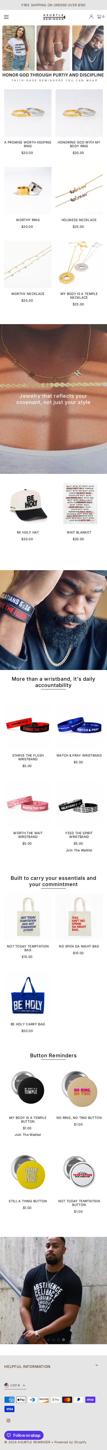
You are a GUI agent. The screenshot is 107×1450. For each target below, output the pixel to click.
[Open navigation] (20, 16)
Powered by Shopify (70, 1441)
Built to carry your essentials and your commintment (54, 881)
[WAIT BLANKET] (79, 503)
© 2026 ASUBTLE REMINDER (27, 1441)
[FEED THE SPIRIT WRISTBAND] (79, 804)
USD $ (15, 1384)
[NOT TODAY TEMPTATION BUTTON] (79, 1171)
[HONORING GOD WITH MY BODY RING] (79, 113)
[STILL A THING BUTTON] (28, 1171)
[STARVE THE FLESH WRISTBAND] (28, 726)
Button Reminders (53, 1055)
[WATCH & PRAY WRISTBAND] (79, 726)
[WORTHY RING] (28, 190)
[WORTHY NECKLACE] (28, 264)
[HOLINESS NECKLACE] (79, 190)
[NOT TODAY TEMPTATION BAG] (28, 917)
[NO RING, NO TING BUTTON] (79, 1088)
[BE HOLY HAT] (28, 503)
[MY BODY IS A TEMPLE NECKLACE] (79, 264)
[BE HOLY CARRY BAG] (28, 995)
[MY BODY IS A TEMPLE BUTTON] (28, 1088)
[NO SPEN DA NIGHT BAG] (79, 917)
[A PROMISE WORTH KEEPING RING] (28, 113)
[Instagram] (8, 1420)
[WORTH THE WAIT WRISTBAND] (28, 804)
